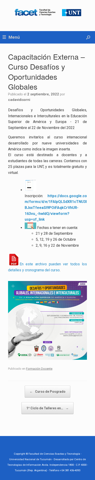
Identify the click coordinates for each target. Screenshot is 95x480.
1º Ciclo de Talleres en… (47, 408)
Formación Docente (39, 368)
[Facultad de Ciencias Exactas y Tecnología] (47, 12)
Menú (14, 37)
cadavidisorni (19, 100)
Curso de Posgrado (47, 391)
